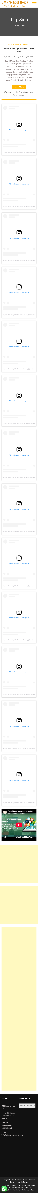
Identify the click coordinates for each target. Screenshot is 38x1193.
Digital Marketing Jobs (16, 1187)
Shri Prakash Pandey (12, 57)
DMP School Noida (15, 2)
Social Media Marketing (19, 45)
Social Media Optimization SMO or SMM (19, 50)
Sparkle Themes (23, 1182)
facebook (28, 92)
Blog (32, 1190)
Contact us (25, 1190)
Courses (13, 1185)
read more (19, 87)
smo (22, 95)
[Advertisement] (19, 864)
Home (7, 1185)
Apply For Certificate (13, 1190)
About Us (28, 1187)
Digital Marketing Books (26, 1185)
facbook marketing (13, 92)
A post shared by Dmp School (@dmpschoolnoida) (19, 748)
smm (16, 95)
